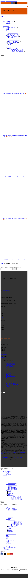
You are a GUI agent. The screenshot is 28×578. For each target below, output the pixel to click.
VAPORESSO (11, 45)
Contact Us (8, 379)
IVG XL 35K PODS (14, 525)
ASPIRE (10, 43)
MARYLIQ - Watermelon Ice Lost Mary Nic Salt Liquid (14, 259)
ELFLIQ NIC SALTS (13, 33)
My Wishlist (8, 375)
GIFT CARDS (6, 26)
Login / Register (6, 549)
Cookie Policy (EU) (10, 366)
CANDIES (8, 22)
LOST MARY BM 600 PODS (17, 50)
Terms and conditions (10, 361)
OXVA (9, 44)
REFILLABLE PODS (12, 526)
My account (8, 373)
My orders (8, 374)
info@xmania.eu (6, 290)
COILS (7, 527)
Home (2, 263)
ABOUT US (15, 412)
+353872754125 (4, 357)
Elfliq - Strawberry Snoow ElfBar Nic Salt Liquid (13, 93)
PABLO (7, 29)
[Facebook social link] (12, 3)
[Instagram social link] (14, 3)
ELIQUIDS (8, 31)
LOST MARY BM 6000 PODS (17, 51)
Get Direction (3, 317)
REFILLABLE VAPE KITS (12, 42)
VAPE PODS (8, 47)
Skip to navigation (4, 1)
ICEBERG (8, 389)
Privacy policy (9, 365)
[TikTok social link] (16, 3)
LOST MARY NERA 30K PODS (18, 53)
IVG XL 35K (11, 37)
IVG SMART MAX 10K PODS (17, 49)
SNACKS (8, 23)
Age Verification (9, 367)
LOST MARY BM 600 (13, 38)
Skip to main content (12, 1)
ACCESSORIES (8, 528)
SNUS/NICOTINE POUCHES (9, 27)
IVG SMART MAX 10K (13, 36)
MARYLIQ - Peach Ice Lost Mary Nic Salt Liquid (13, 218)
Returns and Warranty (10, 364)
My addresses (8, 377)
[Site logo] (14, 8)
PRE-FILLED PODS (12, 48)
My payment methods (10, 376)
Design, (14, 457)
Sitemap (7, 368)
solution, (18, 457)
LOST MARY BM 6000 (13, 40)
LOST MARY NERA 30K (14, 41)
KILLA (7, 535)
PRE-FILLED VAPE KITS (11, 35)
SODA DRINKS (9, 24)
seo (21, 457)
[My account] (25, 6)
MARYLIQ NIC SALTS (13, 34)
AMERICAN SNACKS (8, 21)
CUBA (7, 28)
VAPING (5, 30)
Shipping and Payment (10, 363)
